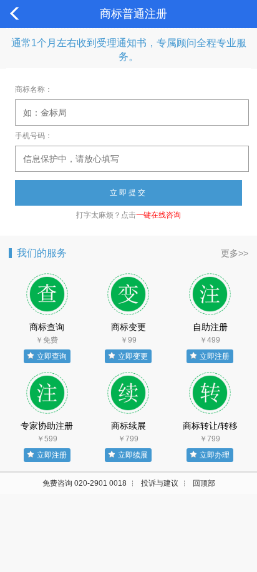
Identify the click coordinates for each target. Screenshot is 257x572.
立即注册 (215, 356)
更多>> (234, 253)
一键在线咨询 (158, 215)
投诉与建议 (159, 483)
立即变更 (133, 356)
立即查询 (52, 356)
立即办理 (215, 455)
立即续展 (133, 455)
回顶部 (204, 483)
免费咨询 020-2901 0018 (84, 483)
